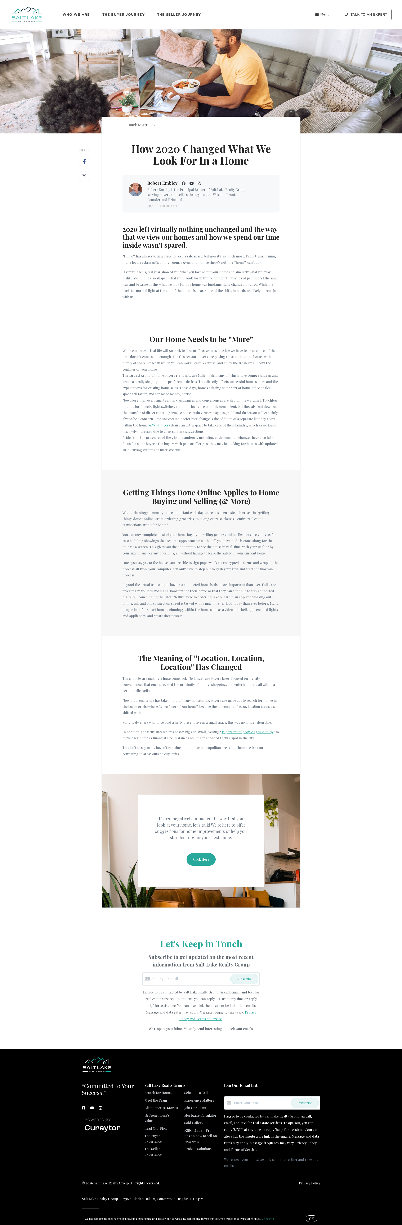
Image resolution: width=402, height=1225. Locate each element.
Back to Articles (142, 124)
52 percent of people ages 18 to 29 (247, 732)
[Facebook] (83, 1107)
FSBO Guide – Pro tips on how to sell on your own (200, 1135)
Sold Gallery (193, 1123)
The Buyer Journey (123, 14)
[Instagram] (100, 1107)
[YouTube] (92, 1107)
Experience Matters (199, 1100)
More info (267, 1218)
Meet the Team (155, 1100)
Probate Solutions (197, 1149)
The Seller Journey (179, 14)
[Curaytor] (103, 1132)
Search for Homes (158, 1093)
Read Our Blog (155, 1128)
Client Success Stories (161, 1108)
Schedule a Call (196, 1093)
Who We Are (76, 14)
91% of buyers (159, 425)
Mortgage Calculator (200, 1115)
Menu (325, 14)
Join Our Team (195, 1108)
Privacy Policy (309, 1183)
